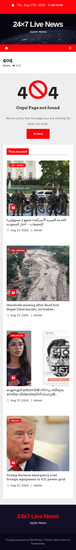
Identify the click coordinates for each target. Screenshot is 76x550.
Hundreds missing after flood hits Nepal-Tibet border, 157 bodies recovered (33, 309)
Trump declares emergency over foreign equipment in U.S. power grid (36, 477)
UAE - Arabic (17, 165)
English (15, 420)
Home (7, 65)
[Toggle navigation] (70, 48)
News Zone (60, 539)
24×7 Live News (38, 24)
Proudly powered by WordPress (24, 539)
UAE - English (18, 250)
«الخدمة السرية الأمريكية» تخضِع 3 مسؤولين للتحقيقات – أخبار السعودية (36, 222)
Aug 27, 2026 (20, 230)
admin (37, 230)
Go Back (38, 133)
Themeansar (38, 543)
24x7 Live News (38, 516)
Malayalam (17, 335)
